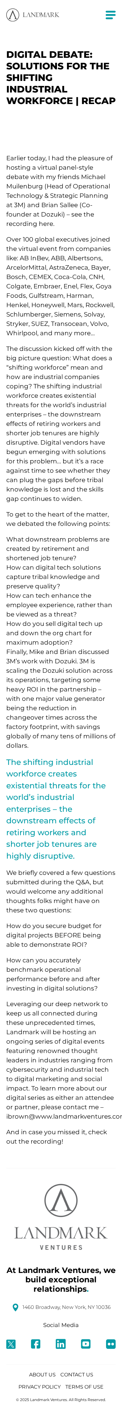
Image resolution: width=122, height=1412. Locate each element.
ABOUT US (42, 1375)
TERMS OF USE (84, 1387)
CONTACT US (76, 1375)
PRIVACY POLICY (39, 1387)
